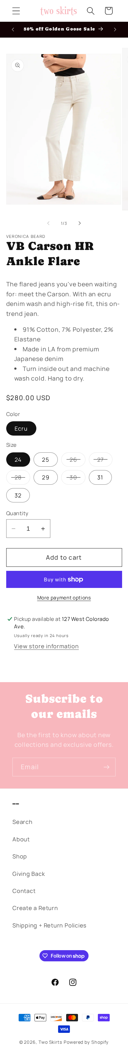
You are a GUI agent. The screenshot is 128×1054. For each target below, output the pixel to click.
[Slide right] (80, 223)
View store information (46, 646)
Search (22, 821)
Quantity (17, 513)
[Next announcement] (115, 29)
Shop (19, 856)
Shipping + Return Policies (49, 925)
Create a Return (35, 908)
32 (18, 495)
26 (77, 461)
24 (18, 459)
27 (104, 461)
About (21, 839)
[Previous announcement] (13, 29)
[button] (16, 11)
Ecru (21, 428)
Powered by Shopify (86, 1042)
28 (22, 478)
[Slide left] (48, 223)
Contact (23, 891)
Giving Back (28, 873)
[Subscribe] (106, 767)
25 (45, 459)
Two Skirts (50, 1042)
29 (45, 477)
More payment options (64, 597)
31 (100, 477)
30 (77, 478)
